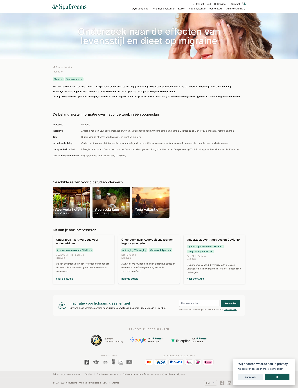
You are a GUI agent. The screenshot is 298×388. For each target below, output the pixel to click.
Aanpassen (250, 377)
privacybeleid (230, 309)
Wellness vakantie (163, 8)
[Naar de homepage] (70, 5)
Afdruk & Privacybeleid (90, 382)
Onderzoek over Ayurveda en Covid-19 (213, 239)
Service (106, 382)
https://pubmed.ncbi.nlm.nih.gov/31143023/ (103, 155)
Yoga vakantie (197, 8)
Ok (277, 377)
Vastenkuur (216, 8)
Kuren (181, 8)
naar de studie (64, 278)
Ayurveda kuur (140, 8)
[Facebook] (222, 383)
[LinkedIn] (229, 383)
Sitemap (115, 382)
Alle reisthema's (235, 8)
